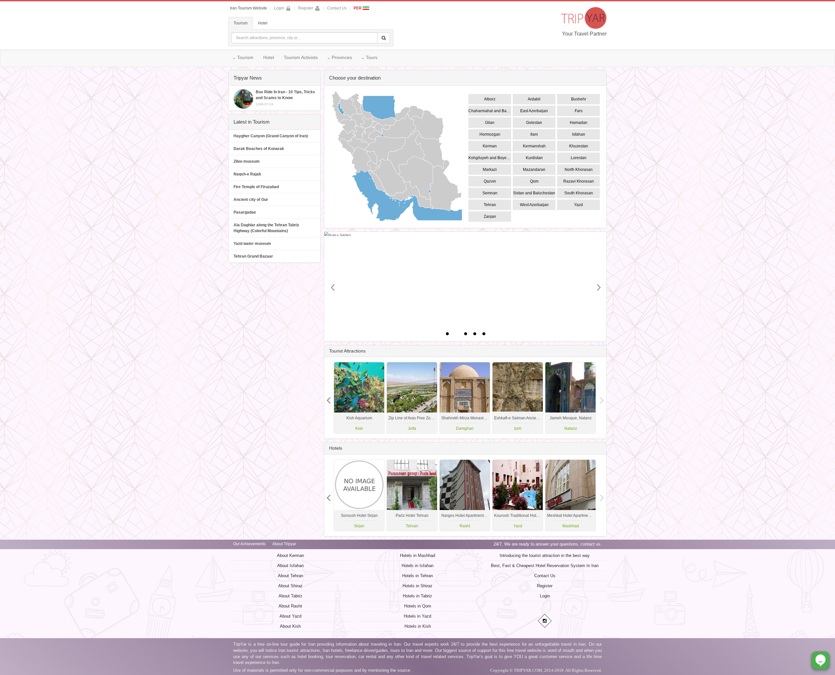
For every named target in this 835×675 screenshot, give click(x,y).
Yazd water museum (252, 243)
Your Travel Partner (584, 34)
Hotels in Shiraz (417, 585)
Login (545, 595)
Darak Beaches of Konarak (259, 148)
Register (305, 8)
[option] (570, 398)
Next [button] (329, 398)
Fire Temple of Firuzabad (256, 187)
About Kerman (290, 555)
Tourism (241, 23)
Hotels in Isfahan (417, 565)
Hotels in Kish (417, 626)
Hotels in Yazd (417, 616)
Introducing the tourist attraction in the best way (545, 555)
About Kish (290, 626)
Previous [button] (602, 398)
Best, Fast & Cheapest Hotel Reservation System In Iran (545, 565)
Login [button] (279, 8)
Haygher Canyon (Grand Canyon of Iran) (271, 136)
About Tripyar (284, 544)
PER (358, 8)
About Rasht (290, 606)
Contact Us (337, 8)
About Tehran (290, 575)
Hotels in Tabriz (417, 595)
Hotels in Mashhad (417, 555)
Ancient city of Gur (251, 199)
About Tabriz (290, 595)
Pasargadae (245, 212)
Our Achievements (249, 544)
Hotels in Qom (417, 606)
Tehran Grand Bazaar (253, 256)
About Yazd (290, 616)
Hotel (262, 23)
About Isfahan (290, 565)
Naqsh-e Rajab (247, 174)
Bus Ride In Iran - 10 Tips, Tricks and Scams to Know (285, 98)
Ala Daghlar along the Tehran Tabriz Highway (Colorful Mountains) (266, 228)
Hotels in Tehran (417, 575)
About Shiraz (290, 585)
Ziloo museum (247, 161)
